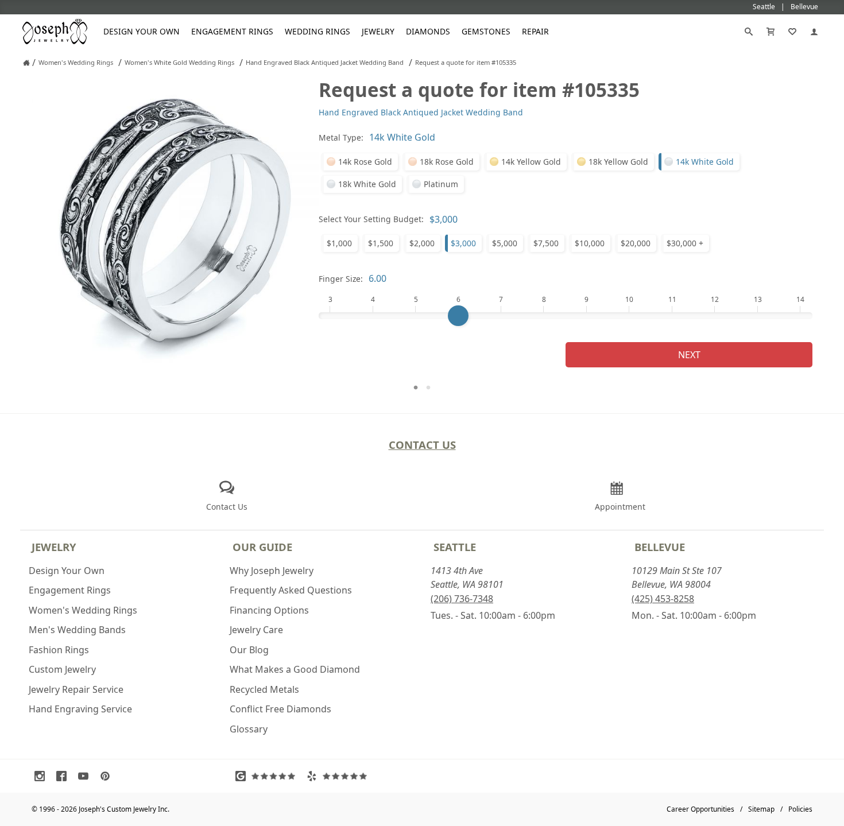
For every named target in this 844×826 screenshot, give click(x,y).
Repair (535, 31)
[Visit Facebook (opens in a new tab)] (64, 776)
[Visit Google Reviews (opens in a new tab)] (268, 776)
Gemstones (486, 31)
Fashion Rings (59, 649)
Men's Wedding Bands (77, 629)
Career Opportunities (700, 809)
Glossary (249, 729)
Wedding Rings (317, 31)
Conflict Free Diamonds (280, 709)
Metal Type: (341, 137)
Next (689, 354)
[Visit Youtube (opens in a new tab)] (86, 776)
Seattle (454, 547)
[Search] (748, 31)
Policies (800, 809)
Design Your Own (141, 31)
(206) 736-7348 (462, 598)
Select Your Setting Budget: (371, 219)
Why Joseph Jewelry (271, 570)
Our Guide (262, 547)
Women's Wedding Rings (83, 610)
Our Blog (249, 649)
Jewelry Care (256, 629)
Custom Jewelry (62, 669)
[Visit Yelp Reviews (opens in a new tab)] (339, 776)
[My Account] (814, 31)
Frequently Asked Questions (291, 590)
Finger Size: (341, 278)
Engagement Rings (232, 31)
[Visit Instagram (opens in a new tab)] (42, 776)
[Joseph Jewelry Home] (26, 62)
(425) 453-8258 (663, 598)
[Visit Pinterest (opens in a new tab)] (108, 776)
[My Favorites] (792, 31)
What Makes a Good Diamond (295, 669)
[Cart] (770, 31)
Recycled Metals (264, 689)
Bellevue (659, 547)
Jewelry (378, 31)
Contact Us (422, 444)
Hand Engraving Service (80, 709)
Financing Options (269, 610)
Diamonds (428, 31)
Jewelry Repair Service (76, 689)
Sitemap (761, 809)
